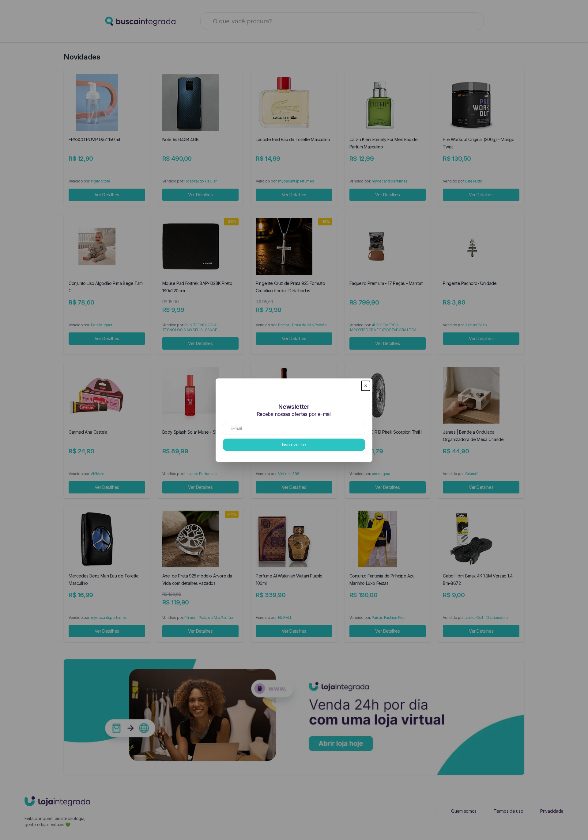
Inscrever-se (294, 444)
